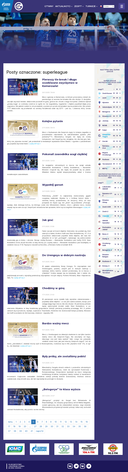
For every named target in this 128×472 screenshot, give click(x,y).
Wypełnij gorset (52, 184)
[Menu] (122, 6)
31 (57, 426)
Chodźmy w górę (53, 288)
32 (63, 426)
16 (87, 422)
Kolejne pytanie (52, 121)
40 (26, 431)
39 (20, 431)
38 (15, 431)
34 (74, 426)
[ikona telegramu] (88, 466)
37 (9, 431)
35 (79, 426)
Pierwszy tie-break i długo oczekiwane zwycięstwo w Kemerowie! (60, 83)
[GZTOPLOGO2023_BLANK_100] (17, 6)
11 (61, 422)
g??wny (48, 6)
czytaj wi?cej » (34, 144)
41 (32, 431)
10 (56, 422)
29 (46, 426)
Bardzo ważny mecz (55, 323)
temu (10, 422)
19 (19, 426)
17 (9, 426)
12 (66, 422)
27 (35, 426)
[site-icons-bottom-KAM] (82, 466)
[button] (4, 32)
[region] (64, 31)
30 (52, 426)
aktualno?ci (63, 6)
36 (85, 426)
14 (76, 422)
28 (41, 426)
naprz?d (39, 431)
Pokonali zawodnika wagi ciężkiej (64, 154)
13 (71, 422)
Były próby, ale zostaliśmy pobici (64, 356)
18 (14, 426)
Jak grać (47, 220)
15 (81, 422)
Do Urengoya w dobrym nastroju (64, 255)
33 (68, 426)
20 (25, 426)
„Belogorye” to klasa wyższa (61, 389)
